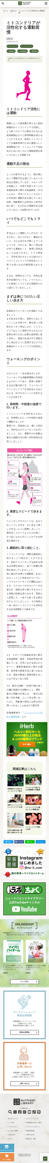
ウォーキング (13, 46)
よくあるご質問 (13, 1130)
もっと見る (24, 981)
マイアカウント (13, 1126)
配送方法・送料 (31, 1138)
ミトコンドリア (27, 46)
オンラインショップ (32, 1118)
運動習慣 (34, 51)
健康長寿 (12, 51)
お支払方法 (11, 1134)
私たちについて (13, 1118)
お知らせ (13, 11)
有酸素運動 (23, 51)
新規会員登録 (24, 1032)
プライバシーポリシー (33, 1126)
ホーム (5, 11)
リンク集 (11, 1122)
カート (10, 1138)
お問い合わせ (24, 1083)
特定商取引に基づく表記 (33, 1122)
